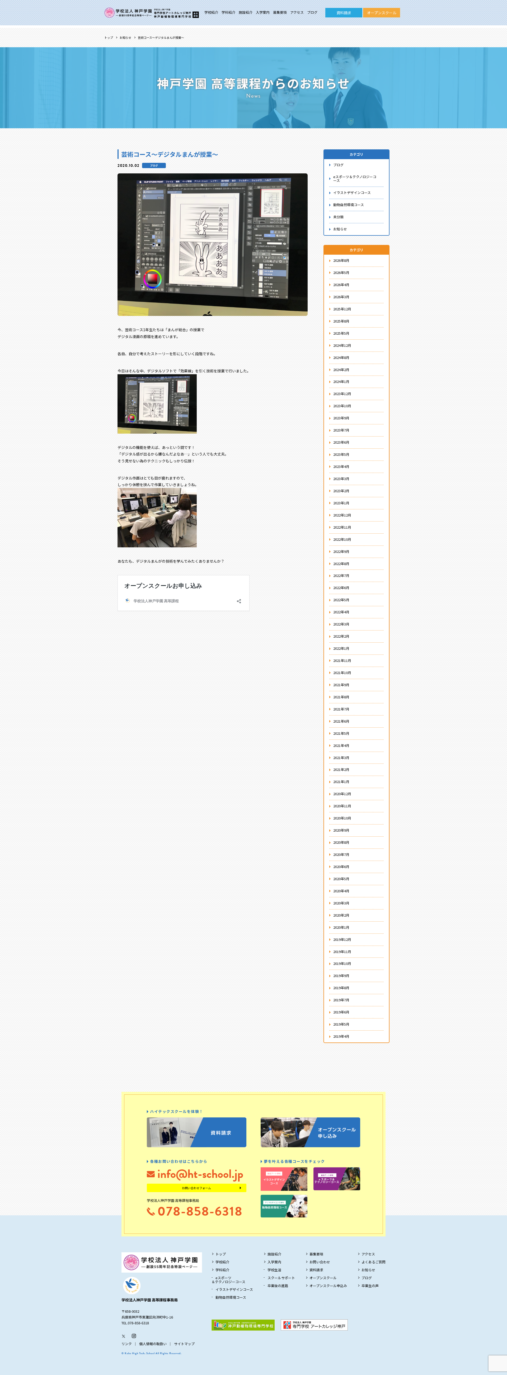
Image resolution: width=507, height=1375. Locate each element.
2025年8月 (341, 321)
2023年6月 (341, 442)
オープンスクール (381, 12)
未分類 (338, 216)
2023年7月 (341, 430)
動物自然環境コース (348, 204)
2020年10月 (342, 818)
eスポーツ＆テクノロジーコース (354, 178)
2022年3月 (341, 624)
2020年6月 (341, 866)
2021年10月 (342, 672)
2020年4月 (341, 890)
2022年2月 (341, 636)
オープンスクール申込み (328, 1285)
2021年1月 (341, 781)
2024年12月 (342, 345)
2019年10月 (342, 963)
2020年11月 (342, 805)
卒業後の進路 (277, 1285)
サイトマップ (184, 1343)
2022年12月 (342, 515)
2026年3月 (341, 296)
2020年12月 (342, 793)
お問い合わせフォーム (196, 1188)
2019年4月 (341, 1036)
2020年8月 (341, 842)
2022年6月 (341, 587)
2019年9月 (341, 975)
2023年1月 (341, 502)
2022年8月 (341, 563)
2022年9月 (341, 551)
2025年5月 (341, 333)
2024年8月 (341, 357)
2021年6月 (341, 721)
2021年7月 (341, 709)
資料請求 (343, 12)
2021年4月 (341, 745)
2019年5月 (341, 1024)
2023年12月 (342, 393)
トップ (108, 37)
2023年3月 (341, 478)
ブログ (312, 12)
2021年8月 (341, 696)
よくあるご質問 (374, 1261)
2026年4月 (341, 284)
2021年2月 (341, 769)
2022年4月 (341, 611)
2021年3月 (341, 757)
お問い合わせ (319, 1261)
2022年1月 (341, 648)
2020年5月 (341, 878)
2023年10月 (342, 405)
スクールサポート (281, 1277)
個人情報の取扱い (153, 1343)
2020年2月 (341, 915)
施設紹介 (245, 12)
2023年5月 (341, 454)
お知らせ (125, 37)
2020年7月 (341, 854)
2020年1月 (341, 927)
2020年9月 (341, 830)
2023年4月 (341, 466)
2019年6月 (341, 1011)
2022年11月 (342, 527)
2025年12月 (342, 308)
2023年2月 (341, 490)
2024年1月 (341, 381)
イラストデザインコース (352, 192)
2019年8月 (341, 987)
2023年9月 (341, 417)
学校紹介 (211, 12)
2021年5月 (341, 733)
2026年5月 (341, 272)
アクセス (297, 12)
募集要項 (280, 12)
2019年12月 (342, 939)
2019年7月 (341, 999)
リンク (126, 1343)
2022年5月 (341, 599)
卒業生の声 (370, 1285)
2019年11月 (342, 951)
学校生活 (274, 1269)
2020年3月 (341, 902)
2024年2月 (341, 369)
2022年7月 (341, 575)
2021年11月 (342, 660)
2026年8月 (341, 260)
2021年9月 (341, 684)
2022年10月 (342, 539)
